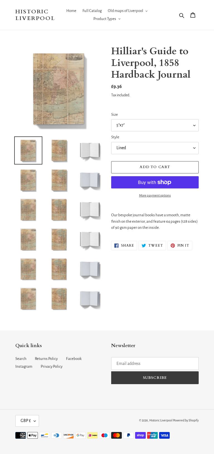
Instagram (23, 366)
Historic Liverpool (35, 15)
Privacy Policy (51, 366)
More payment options (155, 195)
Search (20, 359)
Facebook (74, 359)
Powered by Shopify (186, 420)
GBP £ (26, 420)
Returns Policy (46, 359)
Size (114, 114)
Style (115, 137)
